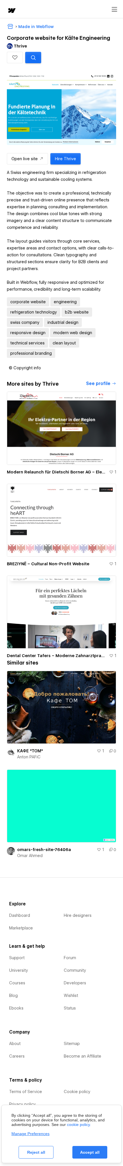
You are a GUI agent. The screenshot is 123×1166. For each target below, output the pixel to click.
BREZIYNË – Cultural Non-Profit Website (48, 564)
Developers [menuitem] (75, 983)
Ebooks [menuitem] (16, 1008)
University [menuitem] (18, 970)
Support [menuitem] (17, 957)
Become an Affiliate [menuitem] (82, 1056)
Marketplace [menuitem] (21, 928)
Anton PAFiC (29, 757)
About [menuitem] (15, 1043)
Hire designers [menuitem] (78, 915)
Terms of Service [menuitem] (25, 1091)
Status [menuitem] (70, 1008)
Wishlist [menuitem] (71, 995)
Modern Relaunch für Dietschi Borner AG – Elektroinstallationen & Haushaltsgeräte (57, 472)
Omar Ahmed (30, 855)
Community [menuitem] (75, 970)
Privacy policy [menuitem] (22, 1104)
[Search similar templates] (33, 57)
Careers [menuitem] (17, 1056)
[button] (15, 57)
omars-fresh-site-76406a (44, 849)
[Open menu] (114, 9)
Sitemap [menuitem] (72, 1043)
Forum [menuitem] (70, 957)
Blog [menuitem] (13, 995)
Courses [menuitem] (17, 983)
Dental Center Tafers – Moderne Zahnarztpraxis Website (57, 655)
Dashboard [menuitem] (19, 915)
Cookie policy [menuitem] (77, 1091)
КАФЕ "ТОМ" (30, 751)
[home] (11, 11)
